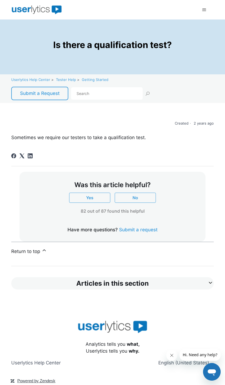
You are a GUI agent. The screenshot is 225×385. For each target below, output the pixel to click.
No (135, 197)
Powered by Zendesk (36, 380)
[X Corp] (21, 155)
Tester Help (66, 79)
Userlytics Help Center (30, 79)
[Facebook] (13, 155)
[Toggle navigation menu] (204, 9)
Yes (89, 197)
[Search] (147, 93)
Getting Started (95, 79)
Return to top (26, 251)
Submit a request (138, 229)
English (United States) (184, 363)
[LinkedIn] (30, 155)
